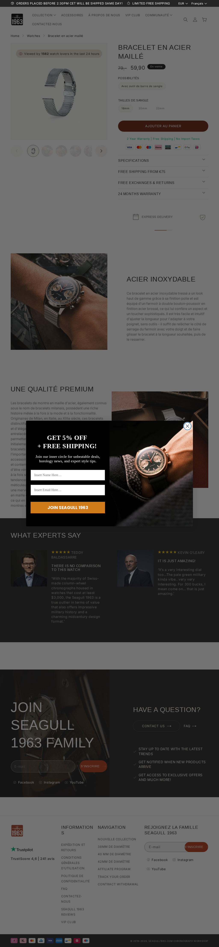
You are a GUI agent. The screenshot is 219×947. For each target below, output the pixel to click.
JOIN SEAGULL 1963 (67, 508)
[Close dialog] (187, 426)
